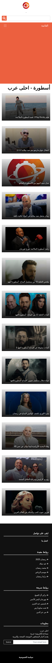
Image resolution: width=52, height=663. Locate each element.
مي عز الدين (41, 612)
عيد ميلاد (42, 564)
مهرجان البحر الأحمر (38, 599)
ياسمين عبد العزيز (39, 604)
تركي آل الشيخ (40, 595)
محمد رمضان (41, 568)
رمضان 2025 (41, 559)
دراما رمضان (41, 576)
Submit (8, 642)
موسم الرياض (40, 572)
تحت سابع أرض (40, 608)
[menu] (5, 25)
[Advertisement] (26, 56)
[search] (4, 18)
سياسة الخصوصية (26, 657)
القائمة (44, 25)
